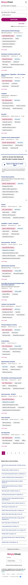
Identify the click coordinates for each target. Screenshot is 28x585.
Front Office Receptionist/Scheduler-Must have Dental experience (12, 284)
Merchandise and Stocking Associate (11, 378)
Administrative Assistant (8, 266)
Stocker (3, 204)
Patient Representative (7, 177)
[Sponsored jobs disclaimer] (26, 26)
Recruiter (3, 114)
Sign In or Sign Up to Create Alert (14, 164)
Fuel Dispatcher (5, 432)
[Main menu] (26, 2)
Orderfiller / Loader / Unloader (9, 223)
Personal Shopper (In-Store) (9, 325)
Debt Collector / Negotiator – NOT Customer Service (13, 75)
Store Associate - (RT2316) (8, 242)
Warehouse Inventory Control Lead (10, 54)
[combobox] (14, 8)
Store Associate (5, 417)
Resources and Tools (13, 549)
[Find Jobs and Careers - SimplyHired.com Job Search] (7, 2)
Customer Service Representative (10, 137)
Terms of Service (5, 170)
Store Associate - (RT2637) (8, 394)
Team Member (5, 341)
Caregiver (4, 93)
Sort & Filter (21, 23)
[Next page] (24, 453)
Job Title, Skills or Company (8, 6)
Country (9, 557)
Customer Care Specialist (8, 304)
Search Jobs (14, 19)
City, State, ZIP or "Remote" (8, 12)
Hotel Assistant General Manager (10, 31)
